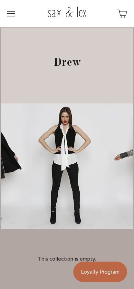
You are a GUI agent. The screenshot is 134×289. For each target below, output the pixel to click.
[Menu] (11, 14)
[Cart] (122, 14)
